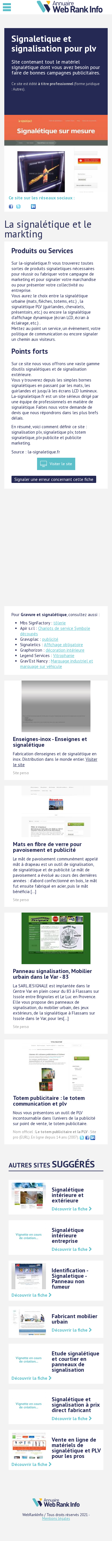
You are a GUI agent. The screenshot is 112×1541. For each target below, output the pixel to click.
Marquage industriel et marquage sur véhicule (56, 663)
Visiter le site (61, 463)
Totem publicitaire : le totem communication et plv (49, 1100)
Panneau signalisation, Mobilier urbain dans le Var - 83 (52, 973)
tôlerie (59, 623)
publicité (50, 639)
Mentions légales (56, 1518)
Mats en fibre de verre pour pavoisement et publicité (47, 847)
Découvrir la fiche (70, 1209)
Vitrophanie (63, 655)
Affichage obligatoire (63, 644)
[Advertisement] (56, 550)
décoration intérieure (65, 650)
